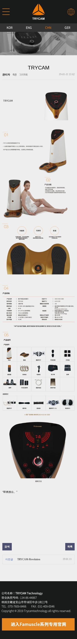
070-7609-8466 (17, 606)
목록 (70, 546)
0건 (15, 74)
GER (67, 27)
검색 (7, 546)
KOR (10, 27)
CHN (48, 27)
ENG (29, 27)
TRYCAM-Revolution (28, 559)
